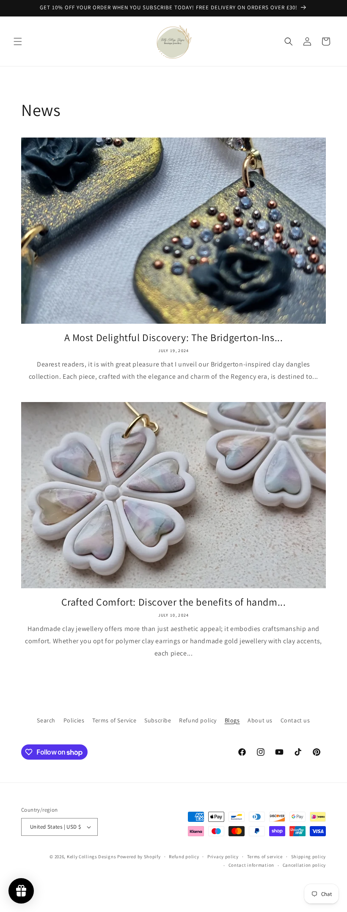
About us (260, 720)
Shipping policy (308, 857)
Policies (74, 720)
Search (46, 720)
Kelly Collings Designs (91, 857)
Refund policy (198, 720)
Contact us (295, 720)
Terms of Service (114, 720)
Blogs (232, 720)
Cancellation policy (304, 865)
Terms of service (265, 857)
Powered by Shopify (139, 857)
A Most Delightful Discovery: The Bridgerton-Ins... (173, 337)
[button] (17, 41)
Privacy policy (223, 857)
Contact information (251, 865)
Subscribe (157, 720)
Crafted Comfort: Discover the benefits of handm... (173, 602)
